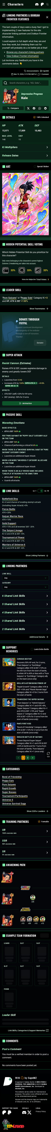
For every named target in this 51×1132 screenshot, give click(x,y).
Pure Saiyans (9, 784)
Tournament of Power (13, 537)
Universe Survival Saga (14, 803)
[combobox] (27, 83)
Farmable (45, 821)
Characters (16, 4)
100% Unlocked (43, 117)
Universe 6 (7, 800)
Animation (27, 403)
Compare (15, 108)
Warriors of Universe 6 (13, 544)
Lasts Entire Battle (41, 649)
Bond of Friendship (12, 777)
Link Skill (6, 574)
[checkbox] (34, 117)
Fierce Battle (8, 509)
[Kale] (10, 97)
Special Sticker (43, 166)
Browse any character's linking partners (25, 52)
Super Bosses (9, 792)
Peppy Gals (8, 780)
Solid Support (9, 523)
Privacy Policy (41, 1111)
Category (6, 583)
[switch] (40, 491)
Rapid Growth (9, 788)
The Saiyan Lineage (12, 530)
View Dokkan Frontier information (23, 56)
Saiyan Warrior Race (12, 516)
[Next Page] (32, 758)
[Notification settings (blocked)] (47, 4)
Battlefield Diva (10, 499)
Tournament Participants (15, 796)
